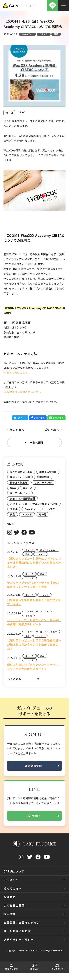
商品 (56, 34)
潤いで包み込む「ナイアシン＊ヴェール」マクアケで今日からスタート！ (34, 667)
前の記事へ (17, 430)
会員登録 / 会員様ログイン (21, 922)
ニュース (28, 488)
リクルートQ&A (43, 482)
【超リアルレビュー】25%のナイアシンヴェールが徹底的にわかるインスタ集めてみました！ (34, 562)
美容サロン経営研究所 (22, 498)
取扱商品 (9, 897)
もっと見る (14, 679)
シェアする (39, 417)
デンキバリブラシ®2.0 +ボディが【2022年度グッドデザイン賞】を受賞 (33, 585)
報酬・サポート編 (20, 477)
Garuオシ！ (27, 34)
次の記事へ (52, 430)
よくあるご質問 (14, 905)
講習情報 (34, 968)
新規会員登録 (33, 766)
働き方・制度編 (18, 482)
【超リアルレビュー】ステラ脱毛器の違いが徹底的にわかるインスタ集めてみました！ (34, 644)
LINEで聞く (33, 816)
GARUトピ (10, 880)
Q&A (13, 488)
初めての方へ (12, 888)
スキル (13, 509)
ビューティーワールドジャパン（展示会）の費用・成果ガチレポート (34, 622)
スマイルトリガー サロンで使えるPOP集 (34, 503)
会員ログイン (57, 968)
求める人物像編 (48, 472)
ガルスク (43, 34)
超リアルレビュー (20, 493)
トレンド (27, 514)
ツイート (22, 417)
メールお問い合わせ (17, 931)
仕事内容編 (43, 477)
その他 (42, 514)
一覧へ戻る (37, 442)
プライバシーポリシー (18, 939)
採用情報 (9, 914)
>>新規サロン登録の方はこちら (22, 392)
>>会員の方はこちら (15, 372)
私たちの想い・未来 (21, 472)
